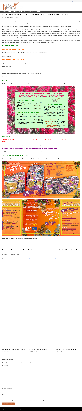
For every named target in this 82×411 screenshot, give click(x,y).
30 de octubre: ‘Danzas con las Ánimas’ (38, 349)
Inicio (4, 11)
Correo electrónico (7, 388)
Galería (9, 11)
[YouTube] (74, 1)
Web (3, 394)
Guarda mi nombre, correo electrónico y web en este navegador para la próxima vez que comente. (26, 400)
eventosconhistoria (9, 17)
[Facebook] (72, 1)
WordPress (18, 409)
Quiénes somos (30, 11)
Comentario (5, 365)
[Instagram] (77, 1)
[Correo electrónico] (79, 1)
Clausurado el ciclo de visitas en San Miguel (65, 349)
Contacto (38, 11)
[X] (76, 1)
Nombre (4, 383)
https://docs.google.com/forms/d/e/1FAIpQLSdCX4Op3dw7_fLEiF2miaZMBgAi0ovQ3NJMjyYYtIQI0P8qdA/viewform (29, 148)
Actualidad (22, 11)
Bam (22, 409)
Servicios (15, 11)
